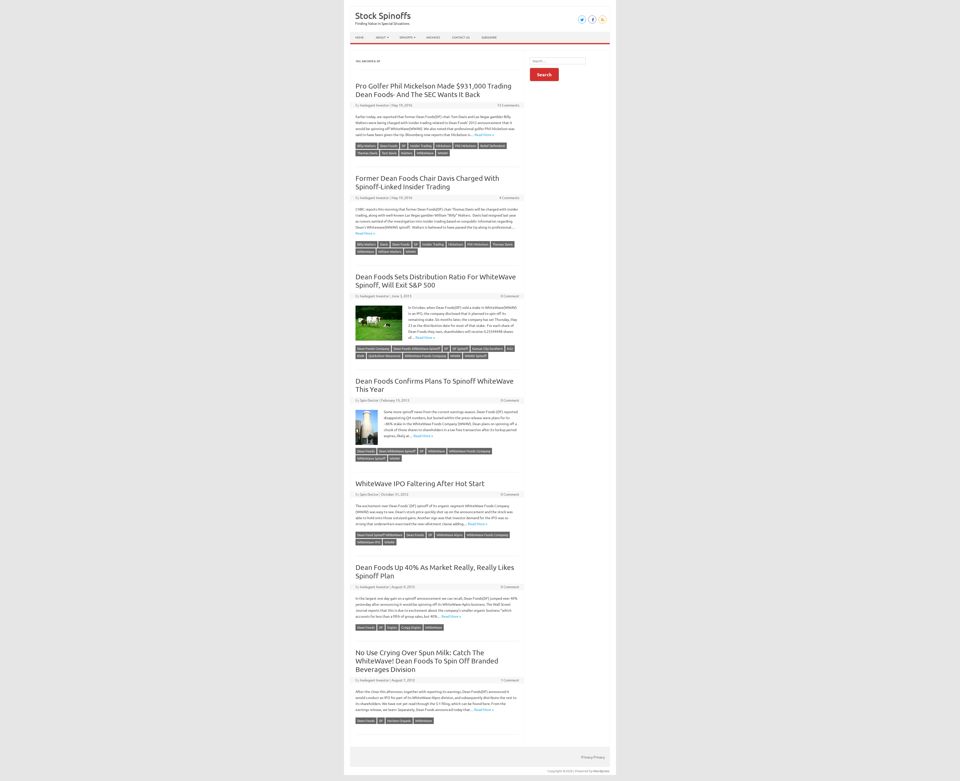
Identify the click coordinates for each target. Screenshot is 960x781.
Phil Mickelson (465, 146)
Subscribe (489, 37)
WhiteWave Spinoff (371, 458)
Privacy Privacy (593, 757)
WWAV (443, 153)
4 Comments (509, 197)
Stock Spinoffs (383, 16)
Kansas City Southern (487, 348)
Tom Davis (389, 153)
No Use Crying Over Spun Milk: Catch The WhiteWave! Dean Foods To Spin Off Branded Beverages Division (427, 660)
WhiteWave (425, 153)
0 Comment (510, 296)
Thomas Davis (367, 153)
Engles (392, 627)
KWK (360, 356)
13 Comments (508, 105)
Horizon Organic (399, 720)
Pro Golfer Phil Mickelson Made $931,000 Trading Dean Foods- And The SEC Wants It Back (434, 90)
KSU (510, 348)
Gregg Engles (411, 627)
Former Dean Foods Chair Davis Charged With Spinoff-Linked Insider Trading (427, 182)
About (381, 37)
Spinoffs (406, 37)
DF (404, 146)
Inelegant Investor (374, 105)
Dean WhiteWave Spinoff (397, 451)
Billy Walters (366, 146)
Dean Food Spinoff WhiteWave (379, 535)
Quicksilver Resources (384, 356)
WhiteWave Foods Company (425, 356)
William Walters (390, 251)
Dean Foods (389, 146)
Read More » (484, 134)
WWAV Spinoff (475, 356)
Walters (406, 153)
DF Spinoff (460, 348)
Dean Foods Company (373, 348)
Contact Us (461, 37)
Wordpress (601, 771)
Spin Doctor (369, 400)
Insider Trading (421, 146)
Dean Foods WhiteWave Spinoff (417, 348)
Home (359, 37)
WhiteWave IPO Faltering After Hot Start (420, 483)
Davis (384, 244)
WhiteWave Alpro (449, 535)
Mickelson (443, 146)
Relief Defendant (492, 146)
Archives (433, 37)
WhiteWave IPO (368, 542)
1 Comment (510, 680)
